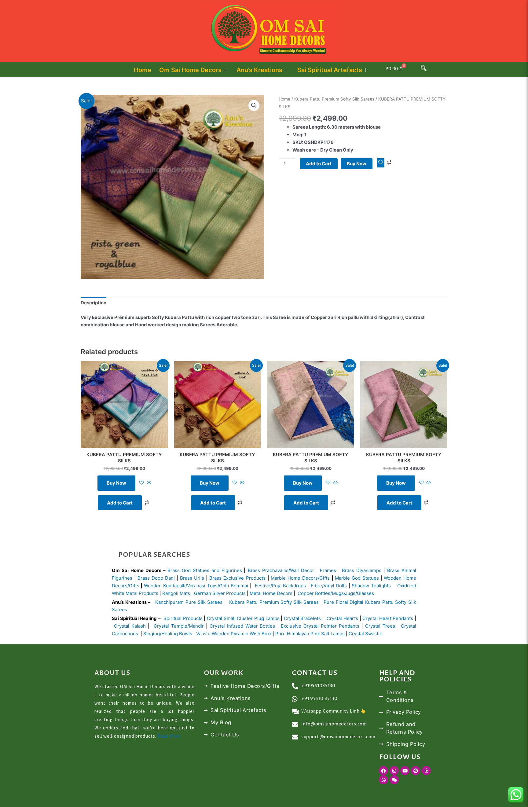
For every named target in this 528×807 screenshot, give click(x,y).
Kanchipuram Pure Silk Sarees (188, 602)
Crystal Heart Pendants (387, 618)
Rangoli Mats (175, 593)
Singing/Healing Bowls (167, 633)
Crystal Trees (380, 626)
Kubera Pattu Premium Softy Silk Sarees (334, 99)
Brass (255, 570)
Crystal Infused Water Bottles (242, 626)
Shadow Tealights (370, 586)
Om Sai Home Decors (190, 70)
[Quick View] (148, 483)
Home (142, 70)
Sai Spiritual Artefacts (329, 70)
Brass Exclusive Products (237, 578)
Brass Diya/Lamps (361, 570)
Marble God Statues (357, 578)
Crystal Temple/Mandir (179, 626)
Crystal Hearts (342, 618)
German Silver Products (220, 593)
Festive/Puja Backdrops (280, 586)
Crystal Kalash (129, 626)
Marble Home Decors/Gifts (300, 578)
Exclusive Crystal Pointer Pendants (319, 626)
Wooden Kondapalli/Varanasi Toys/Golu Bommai (196, 586)
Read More (169, 736)
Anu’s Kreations (259, 70)
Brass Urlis (192, 578)
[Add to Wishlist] (380, 162)
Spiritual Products (183, 618)
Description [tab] (93, 303)
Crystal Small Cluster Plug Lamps (243, 618)
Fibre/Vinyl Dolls (329, 586)
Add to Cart (319, 164)
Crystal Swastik (366, 633)
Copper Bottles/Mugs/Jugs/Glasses (336, 593)
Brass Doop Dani (156, 578)
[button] (424, 69)
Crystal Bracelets (302, 618)
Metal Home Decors (270, 593)
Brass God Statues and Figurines (204, 570)
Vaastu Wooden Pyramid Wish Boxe (234, 633)
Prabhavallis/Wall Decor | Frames (299, 570)
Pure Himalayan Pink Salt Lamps (310, 633)
